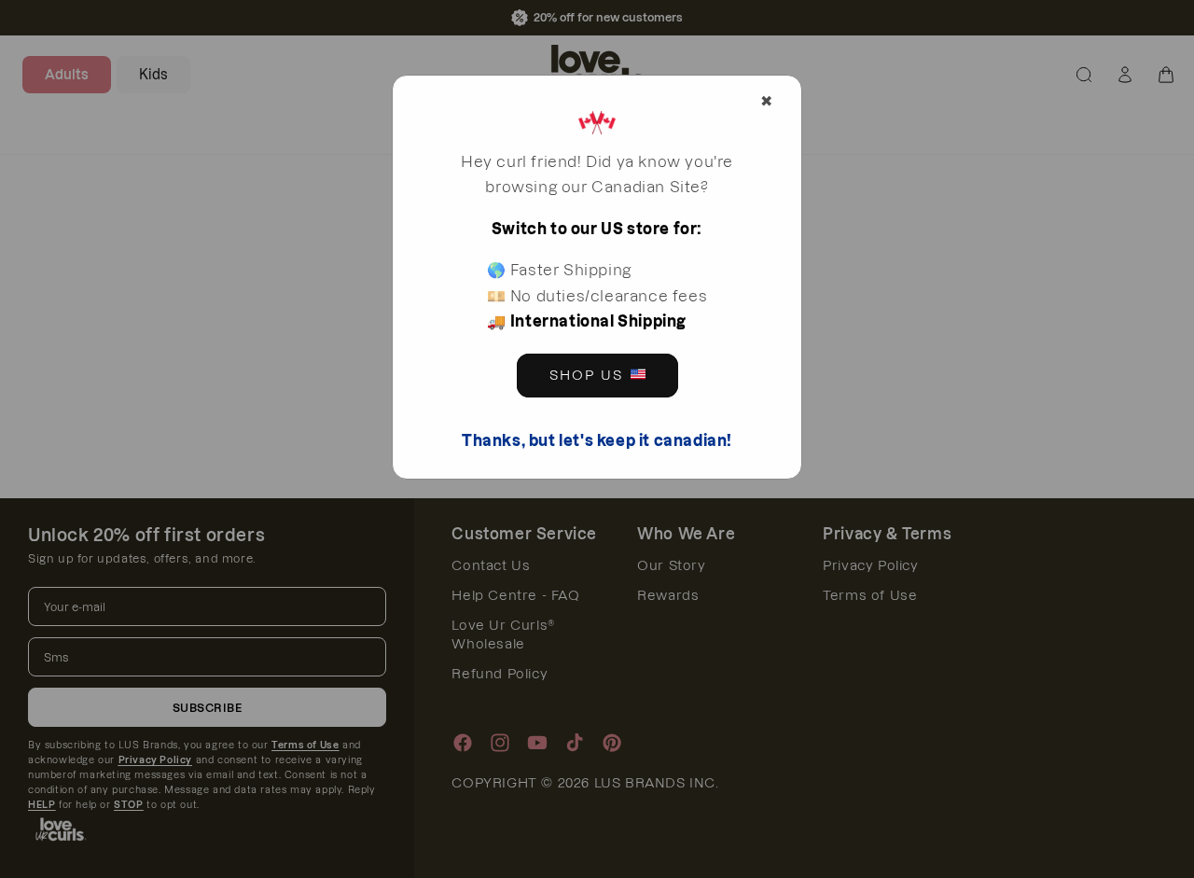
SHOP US (586, 375)
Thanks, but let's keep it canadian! (597, 440)
